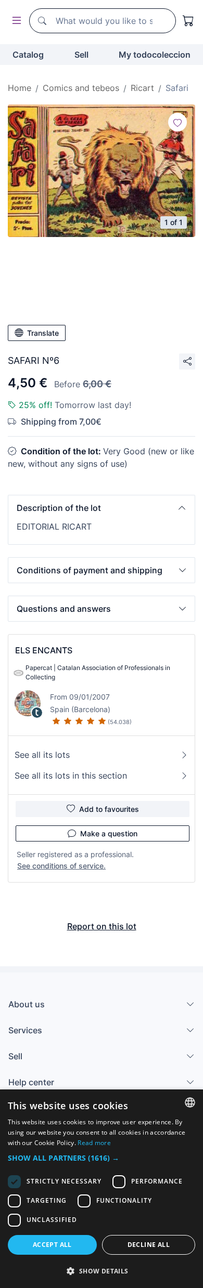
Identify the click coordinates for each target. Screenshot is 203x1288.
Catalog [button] (28, 54)
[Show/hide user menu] (14, 21)
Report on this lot (101, 926)
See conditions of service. (61, 865)
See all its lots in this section (71, 775)
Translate (43, 332)
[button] (101, 508)
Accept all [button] (52, 1244)
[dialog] (101, 1188)
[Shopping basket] (188, 21)
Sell (81, 54)
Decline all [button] (149, 1244)
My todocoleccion (155, 54)
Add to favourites (109, 809)
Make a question (108, 833)
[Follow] (177, 122)
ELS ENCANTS (43, 650)
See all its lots (42, 755)
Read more (94, 1142)
